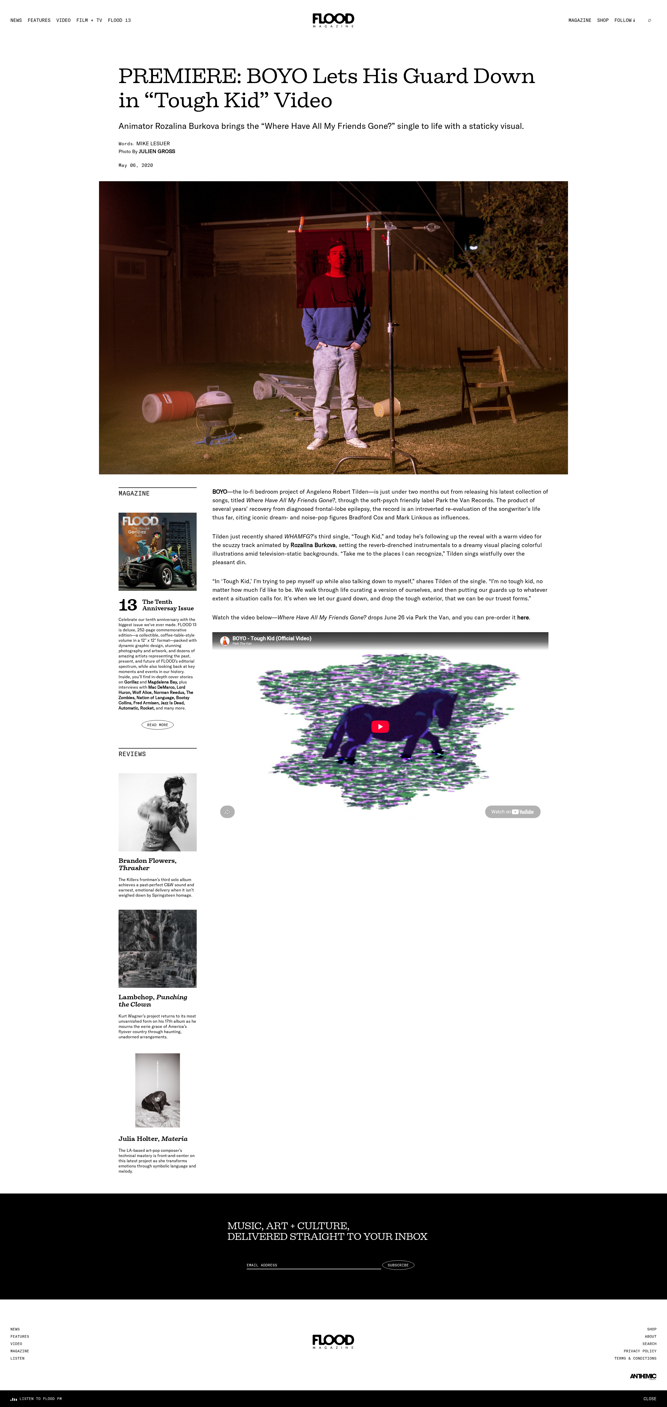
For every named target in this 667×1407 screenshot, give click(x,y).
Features (39, 20)
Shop (603, 20)
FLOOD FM (625, 62)
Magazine (580, 20)
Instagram (627, 28)
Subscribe (398, 1265)
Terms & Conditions (635, 1358)
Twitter (624, 37)
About (651, 1336)
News (16, 20)
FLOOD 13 (119, 20)
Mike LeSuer (153, 143)
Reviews (158, 754)
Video (63, 20)
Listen (17, 1358)
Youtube (624, 54)
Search (650, 1343)
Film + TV (89, 20)
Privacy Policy (640, 1351)
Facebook (625, 45)
